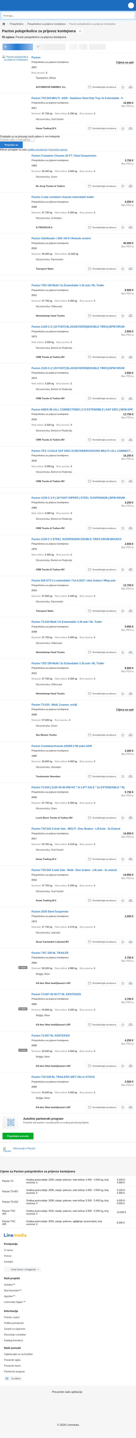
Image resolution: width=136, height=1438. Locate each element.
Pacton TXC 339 (8, 1223)
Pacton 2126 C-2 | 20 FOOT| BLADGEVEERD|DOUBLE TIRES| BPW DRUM (78, 326)
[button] (131, 5)
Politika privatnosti (14, 1323)
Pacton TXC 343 (8, 1212)
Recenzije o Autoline (15, 1334)
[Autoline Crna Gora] (21, 5)
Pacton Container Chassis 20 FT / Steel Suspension (64, 155)
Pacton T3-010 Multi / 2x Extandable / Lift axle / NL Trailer (67, 621)
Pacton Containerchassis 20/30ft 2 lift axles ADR (62, 746)
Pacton (36, 57)
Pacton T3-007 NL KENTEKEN (51, 1035)
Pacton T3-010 (10, 1201)
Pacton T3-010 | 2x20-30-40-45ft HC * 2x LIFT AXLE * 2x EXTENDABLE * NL (78, 787)
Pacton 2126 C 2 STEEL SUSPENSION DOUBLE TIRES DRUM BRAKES (77, 539)
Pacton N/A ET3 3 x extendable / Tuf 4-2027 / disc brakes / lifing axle (74, 580)
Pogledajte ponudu (18, 1136)
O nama (8, 1250)
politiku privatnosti (37, 149)
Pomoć (8, 1255)
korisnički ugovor (58, 149)
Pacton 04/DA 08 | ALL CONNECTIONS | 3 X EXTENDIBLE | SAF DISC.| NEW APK (82, 409)
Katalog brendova (13, 1340)
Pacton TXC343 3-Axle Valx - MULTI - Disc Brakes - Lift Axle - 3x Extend (76, 828)
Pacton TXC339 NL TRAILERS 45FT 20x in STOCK (63, 1077)
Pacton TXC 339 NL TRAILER (50, 953)
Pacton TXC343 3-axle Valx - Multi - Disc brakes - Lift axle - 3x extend (74, 870)
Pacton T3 (7, 1181)
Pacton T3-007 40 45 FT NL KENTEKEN (56, 994)
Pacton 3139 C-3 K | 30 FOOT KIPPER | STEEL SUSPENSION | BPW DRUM (78, 497)
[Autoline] (4, 24)
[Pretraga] (131, 15)
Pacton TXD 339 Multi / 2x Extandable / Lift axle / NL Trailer (68, 285)
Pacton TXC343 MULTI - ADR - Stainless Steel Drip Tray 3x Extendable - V (77, 98)
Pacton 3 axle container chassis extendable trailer (63, 197)
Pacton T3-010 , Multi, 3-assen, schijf (54, 704)
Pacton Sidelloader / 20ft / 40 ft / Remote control (61, 238)
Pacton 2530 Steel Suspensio (50, 911)
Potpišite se (11, 145)
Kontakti (8, 1261)
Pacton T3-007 (10, 1191)
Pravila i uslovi (12, 1317)
